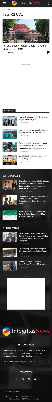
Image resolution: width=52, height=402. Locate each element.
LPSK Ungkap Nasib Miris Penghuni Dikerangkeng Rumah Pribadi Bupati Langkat (33, 251)
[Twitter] (29, 379)
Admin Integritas (9, 52)
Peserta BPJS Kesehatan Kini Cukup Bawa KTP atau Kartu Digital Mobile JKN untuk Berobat (33, 214)
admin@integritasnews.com (25, 361)
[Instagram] (22, 379)
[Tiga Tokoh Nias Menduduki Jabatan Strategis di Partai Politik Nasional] (10, 134)
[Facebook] (16, 379)
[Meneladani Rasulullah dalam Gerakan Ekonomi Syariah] (10, 160)
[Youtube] (35, 379)
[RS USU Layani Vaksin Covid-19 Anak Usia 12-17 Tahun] (26, 31)
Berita (5, 41)
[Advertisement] (26, 81)
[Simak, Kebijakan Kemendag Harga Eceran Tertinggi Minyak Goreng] (10, 265)
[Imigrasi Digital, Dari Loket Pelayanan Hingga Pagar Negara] (10, 121)
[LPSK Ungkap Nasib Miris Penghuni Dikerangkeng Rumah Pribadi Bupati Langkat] (10, 252)
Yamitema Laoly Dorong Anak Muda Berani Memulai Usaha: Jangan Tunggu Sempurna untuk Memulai (33, 145)
